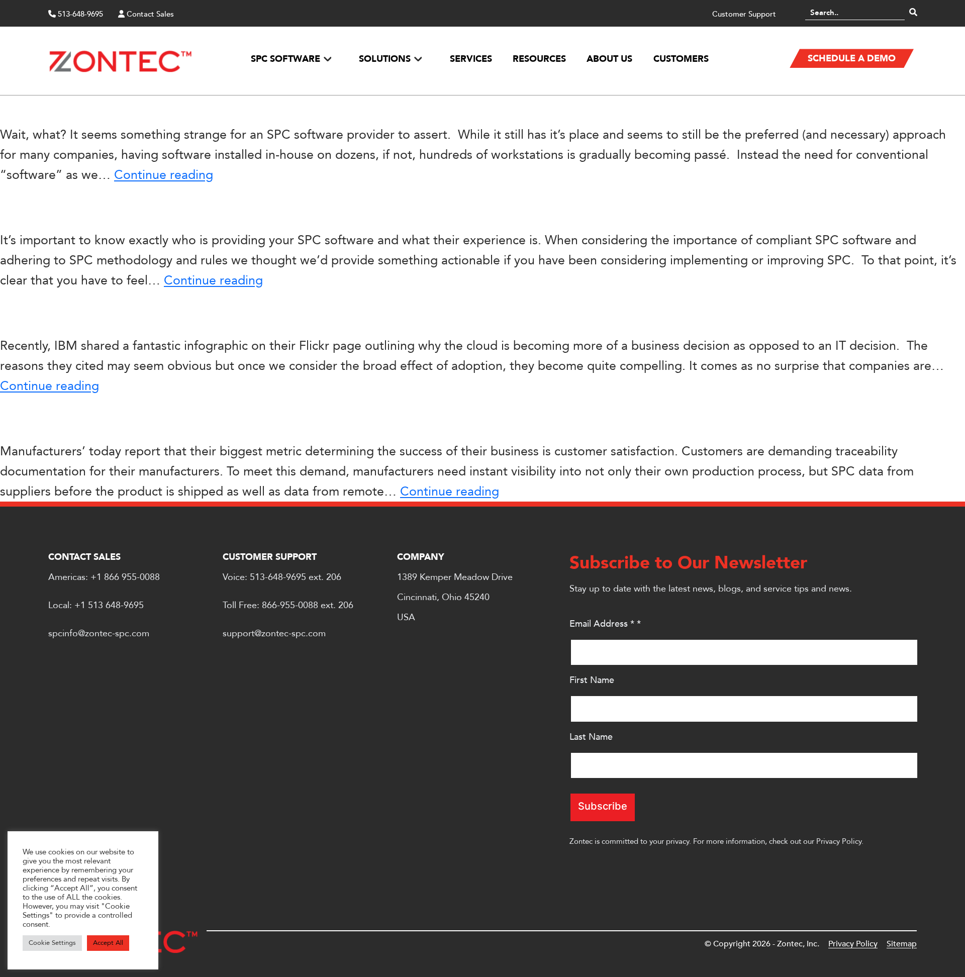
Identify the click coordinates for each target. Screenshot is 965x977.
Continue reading (163, 174)
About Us (609, 59)
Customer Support (744, 14)
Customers (680, 59)
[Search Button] (913, 13)
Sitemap (902, 943)
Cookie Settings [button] (52, 942)
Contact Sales (149, 14)
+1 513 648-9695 (109, 605)
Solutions (385, 59)
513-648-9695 (79, 14)
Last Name (591, 737)
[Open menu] (327, 58)
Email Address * (605, 624)
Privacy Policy (838, 841)
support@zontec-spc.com (274, 633)
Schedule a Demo (852, 58)
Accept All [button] (108, 942)
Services (471, 59)
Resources (539, 59)
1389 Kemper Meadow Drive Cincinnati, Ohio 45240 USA (455, 597)
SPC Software (285, 59)
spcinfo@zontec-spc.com (98, 633)
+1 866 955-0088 (125, 577)
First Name (591, 680)
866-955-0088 (290, 605)
